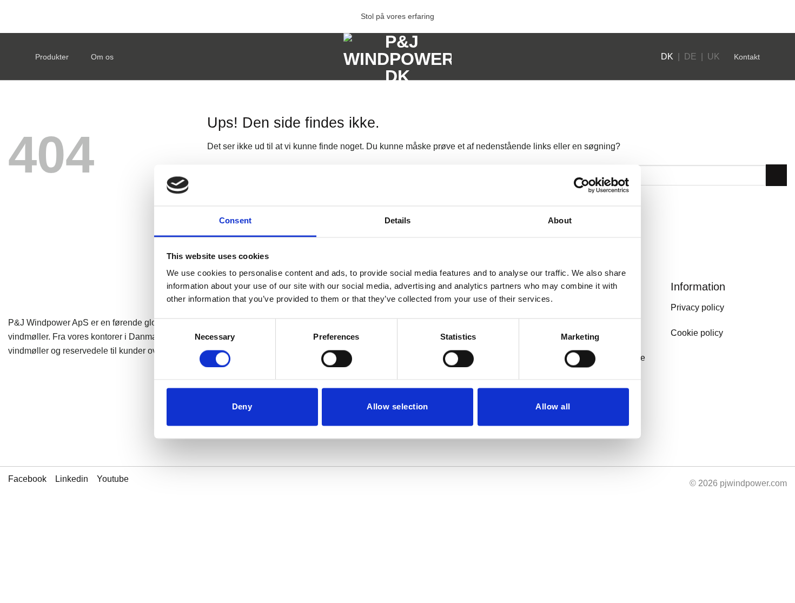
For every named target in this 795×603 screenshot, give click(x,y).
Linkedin (71, 478)
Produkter (52, 56)
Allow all (552, 407)
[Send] (776, 174)
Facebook (27, 478)
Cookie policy (697, 332)
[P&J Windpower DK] (397, 57)
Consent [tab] (235, 221)
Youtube (113, 478)
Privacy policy (697, 307)
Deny (242, 407)
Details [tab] (398, 221)
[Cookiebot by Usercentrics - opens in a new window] (581, 185)
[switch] (336, 358)
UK (713, 56)
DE (690, 56)
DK (667, 56)
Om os (102, 56)
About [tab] (560, 221)
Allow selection (397, 407)
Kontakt (747, 56)
